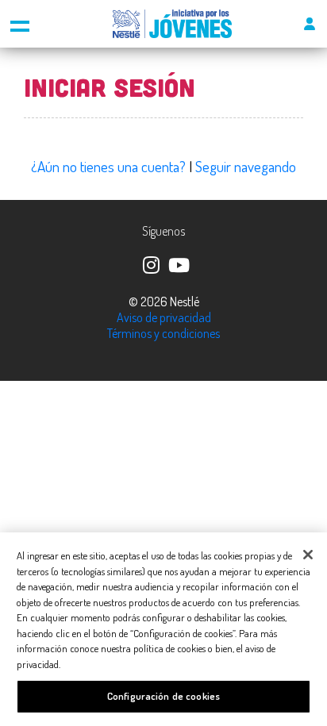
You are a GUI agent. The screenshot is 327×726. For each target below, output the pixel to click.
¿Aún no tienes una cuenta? (108, 166)
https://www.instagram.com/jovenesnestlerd (150, 263)
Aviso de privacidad (164, 317)
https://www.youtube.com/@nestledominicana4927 (177, 263)
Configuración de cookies (163, 696)
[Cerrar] (307, 554)
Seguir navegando (245, 166)
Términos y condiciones (163, 333)
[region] (163, 629)
